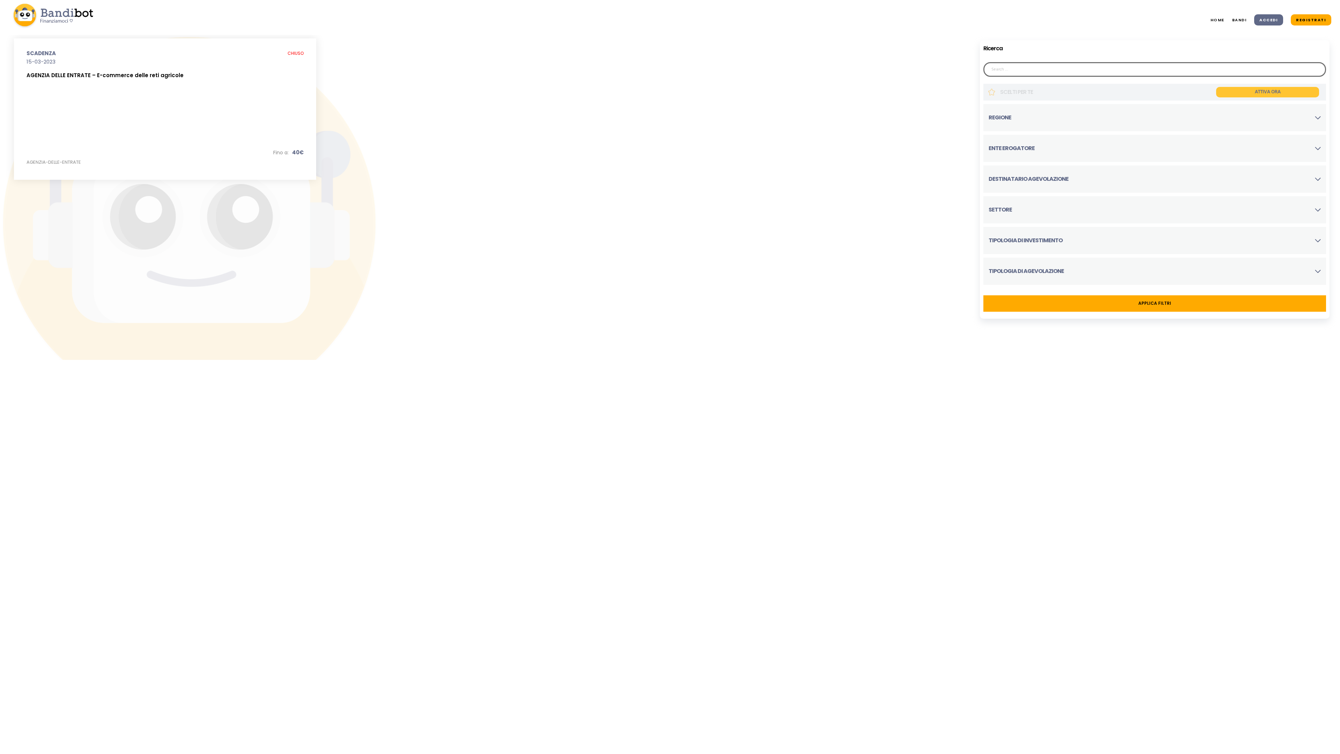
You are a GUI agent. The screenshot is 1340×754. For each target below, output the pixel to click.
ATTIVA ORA (1268, 92)
